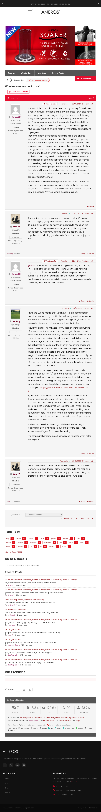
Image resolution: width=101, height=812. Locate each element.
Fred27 (16, 226)
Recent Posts (58, 73)
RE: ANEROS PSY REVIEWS (16, 609)
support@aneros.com (64, 794)
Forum (7, 778)
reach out (75, 781)
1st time (64, 546)
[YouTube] (24, 765)
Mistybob (11, 615)
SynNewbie (33, 720)
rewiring (51, 546)
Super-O (65, 538)
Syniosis (11, 585)
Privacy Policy (81, 808)
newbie (8, 542)
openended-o (14, 645)
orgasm (18, 538)
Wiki (6, 783)
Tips (31, 546)
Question (31, 538)
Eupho (71, 542)
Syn (41, 546)
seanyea (11, 625)
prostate (53, 538)
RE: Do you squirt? (13, 629)
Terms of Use (93, 808)
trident (8, 546)
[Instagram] (17, 765)
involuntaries (47, 542)
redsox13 (11, 605)
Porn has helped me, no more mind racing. (24, 599)
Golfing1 (10, 254)
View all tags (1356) (13, 552)
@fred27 (32, 265)
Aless (60, 542)
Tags (77, 720)
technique (33, 542)
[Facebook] (5, 765)
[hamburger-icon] (30, 11)
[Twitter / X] (11, 765)
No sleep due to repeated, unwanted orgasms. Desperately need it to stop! (52, 717)
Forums (11, 73)
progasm (20, 542)
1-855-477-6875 (62, 786)
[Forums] (7, 80)
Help (7, 538)
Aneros (78, 538)
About (7, 793)
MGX (82, 542)
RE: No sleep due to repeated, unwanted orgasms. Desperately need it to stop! (41, 579)
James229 (17, 117)
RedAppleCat (13, 655)
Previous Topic (70, 518)
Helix (42, 538)
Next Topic (85, 518)
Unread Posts (65, 720)
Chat (6, 788)
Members (42, 73)
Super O (19, 546)
